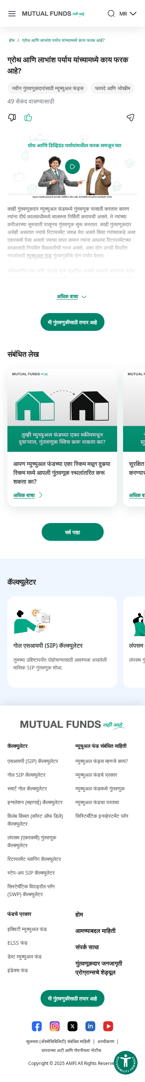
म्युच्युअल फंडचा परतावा (97, 802)
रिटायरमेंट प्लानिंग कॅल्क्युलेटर (34, 858)
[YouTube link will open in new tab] (108, 1026)
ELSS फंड (17, 942)
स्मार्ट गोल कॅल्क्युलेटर (27, 788)
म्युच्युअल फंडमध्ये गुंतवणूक (100, 788)
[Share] (130, 117)
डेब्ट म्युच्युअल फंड (24, 956)
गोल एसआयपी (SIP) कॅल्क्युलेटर (48, 645)
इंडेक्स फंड (17, 970)
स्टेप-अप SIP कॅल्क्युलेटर (31, 872)
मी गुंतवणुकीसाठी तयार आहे (72, 322)
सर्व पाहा (72, 532)
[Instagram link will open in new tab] (55, 1026)
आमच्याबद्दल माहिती (95, 931)
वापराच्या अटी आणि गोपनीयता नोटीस (71, 1050)
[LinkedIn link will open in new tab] (90, 1026)
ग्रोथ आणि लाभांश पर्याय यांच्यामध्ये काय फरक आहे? (63, 40)
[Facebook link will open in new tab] (37, 1026)
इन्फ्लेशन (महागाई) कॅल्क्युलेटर (34, 802)
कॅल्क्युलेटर (17, 745)
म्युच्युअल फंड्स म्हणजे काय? (101, 760)
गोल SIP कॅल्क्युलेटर (26, 774)
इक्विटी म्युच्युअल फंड (27, 929)
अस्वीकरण (105, 1041)
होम (11, 40)
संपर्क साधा (87, 947)
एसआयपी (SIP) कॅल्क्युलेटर (32, 760)
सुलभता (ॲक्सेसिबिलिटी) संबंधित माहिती (58, 1041)
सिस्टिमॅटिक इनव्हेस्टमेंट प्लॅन (101, 815)
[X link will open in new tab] (72, 1026)
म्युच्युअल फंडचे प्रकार (96, 774)
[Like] (28, 117)
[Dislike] (11, 117)
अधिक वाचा (67, 296)
